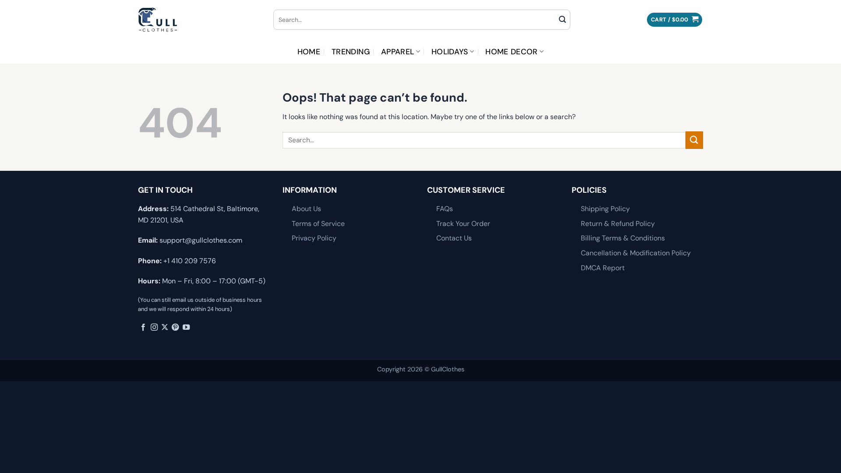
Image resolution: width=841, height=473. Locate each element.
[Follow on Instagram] (154, 328)
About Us (306, 208)
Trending (351, 51)
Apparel (397, 51)
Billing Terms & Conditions (623, 238)
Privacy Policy (314, 238)
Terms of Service (318, 223)
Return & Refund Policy (618, 223)
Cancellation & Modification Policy (636, 253)
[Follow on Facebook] (143, 328)
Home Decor (511, 51)
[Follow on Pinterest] (175, 328)
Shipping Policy (605, 208)
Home (308, 51)
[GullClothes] (199, 19)
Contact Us (454, 238)
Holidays (449, 51)
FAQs (444, 208)
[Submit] (562, 19)
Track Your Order (463, 223)
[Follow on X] (164, 328)
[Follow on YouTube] (186, 328)
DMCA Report (603, 267)
